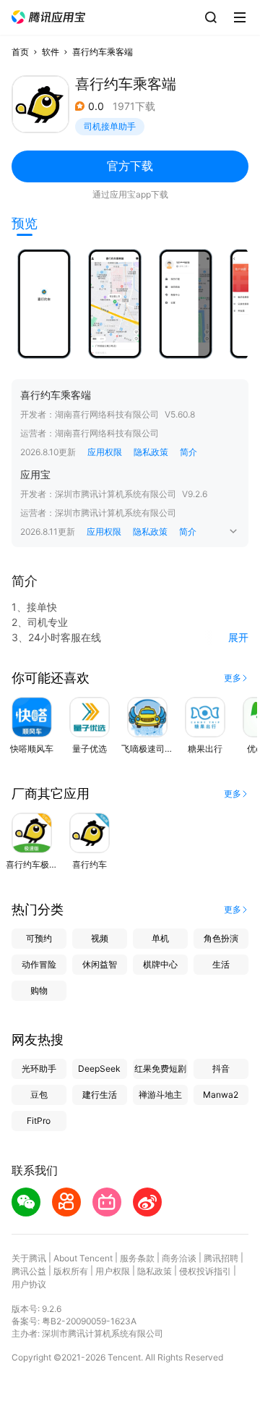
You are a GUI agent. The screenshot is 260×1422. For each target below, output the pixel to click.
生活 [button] (221, 964)
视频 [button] (99, 938)
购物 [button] (39, 990)
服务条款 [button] (137, 1258)
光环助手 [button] (39, 1068)
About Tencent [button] (83, 1258)
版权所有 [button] (70, 1271)
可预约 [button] (39, 938)
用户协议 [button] (29, 1284)
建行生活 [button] (99, 1094)
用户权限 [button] (112, 1271)
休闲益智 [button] (99, 964)
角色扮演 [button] (221, 938)
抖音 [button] (221, 1068)
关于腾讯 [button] (29, 1258)
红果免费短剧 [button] (160, 1068)
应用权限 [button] (104, 452)
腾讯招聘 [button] (221, 1258)
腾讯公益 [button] (29, 1271)
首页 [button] (20, 51)
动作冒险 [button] (39, 964)
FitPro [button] (39, 1120)
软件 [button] (50, 51)
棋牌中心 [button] (160, 964)
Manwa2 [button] (220, 1094)
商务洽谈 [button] (179, 1258)
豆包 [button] (39, 1094)
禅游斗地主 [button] (160, 1094)
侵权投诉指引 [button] (205, 1271)
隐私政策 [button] (151, 452)
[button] (48, 17)
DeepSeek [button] (99, 1068)
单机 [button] (160, 938)
